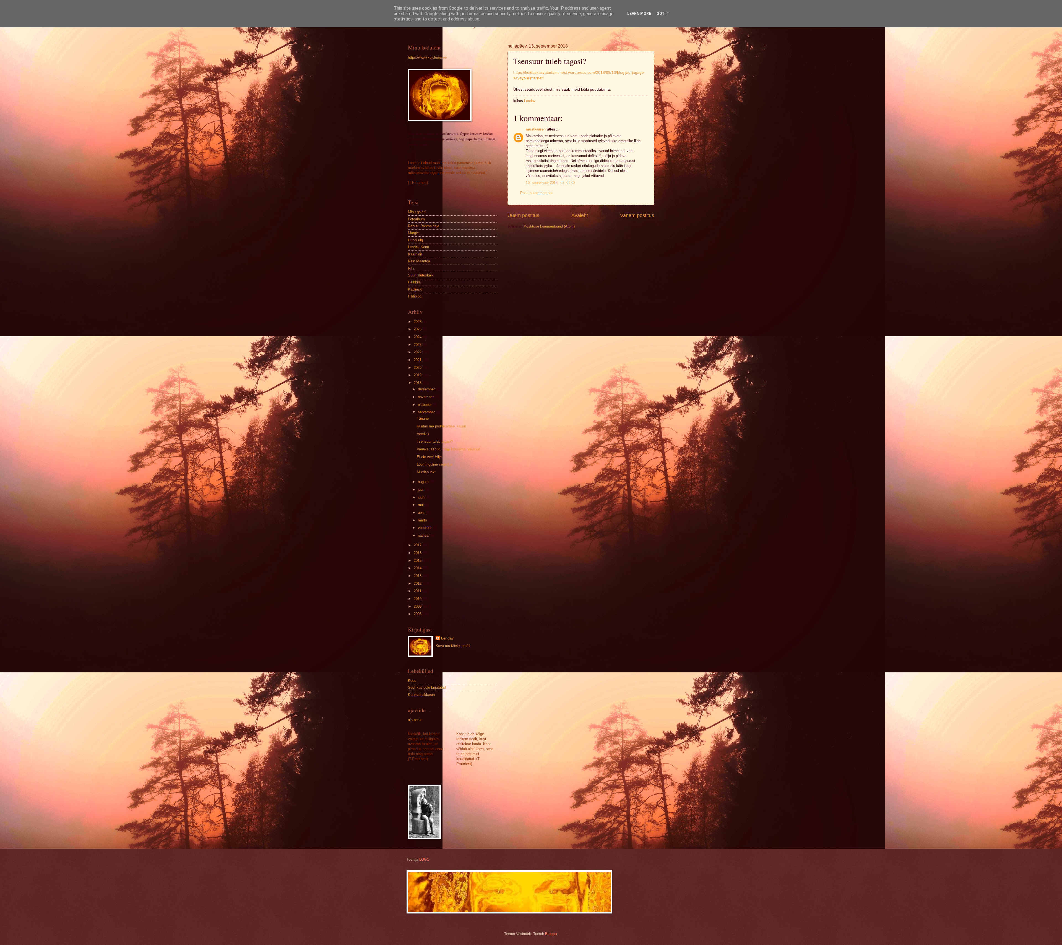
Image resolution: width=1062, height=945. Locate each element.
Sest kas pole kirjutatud (427, 687)
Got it (663, 13)
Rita (411, 268)
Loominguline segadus (434, 464)
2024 (418, 337)
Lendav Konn (418, 247)
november (426, 397)
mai (421, 505)
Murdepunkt (426, 472)
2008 (418, 614)
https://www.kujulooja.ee (427, 57)
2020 (418, 368)
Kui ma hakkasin (421, 695)
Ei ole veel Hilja (429, 457)
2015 (418, 560)
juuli (421, 489)
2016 (418, 553)
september (427, 412)
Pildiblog (414, 296)
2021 (418, 360)
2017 (418, 545)
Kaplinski (415, 289)
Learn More (639, 13)
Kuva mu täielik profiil (453, 646)
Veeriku (423, 434)
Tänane (423, 418)
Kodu (412, 680)
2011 (418, 591)
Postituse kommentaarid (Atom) (549, 226)
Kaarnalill (415, 254)
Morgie (413, 233)
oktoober (425, 405)
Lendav (447, 638)
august (424, 482)
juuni (422, 497)
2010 (418, 599)
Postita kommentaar (536, 193)
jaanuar (424, 535)
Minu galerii (417, 212)
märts (423, 520)
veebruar (425, 528)
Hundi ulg (415, 240)
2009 (418, 606)
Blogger (551, 934)
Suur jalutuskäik (421, 275)
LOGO (424, 859)
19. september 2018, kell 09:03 (550, 183)
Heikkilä (414, 282)
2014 (418, 568)
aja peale (415, 720)
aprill (422, 512)
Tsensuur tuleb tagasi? (435, 441)
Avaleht (579, 215)
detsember (427, 389)
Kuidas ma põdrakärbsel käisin (441, 426)
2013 (418, 576)
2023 (418, 345)
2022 (418, 352)
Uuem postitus (523, 215)
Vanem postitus (637, 215)
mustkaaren (536, 129)
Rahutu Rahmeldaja (423, 226)
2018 (418, 383)
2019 (418, 375)
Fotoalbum (416, 219)
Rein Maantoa (419, 261)
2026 (418, 322)
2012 (418, 583)
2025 (418, 329)
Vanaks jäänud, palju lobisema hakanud (448, 449)
